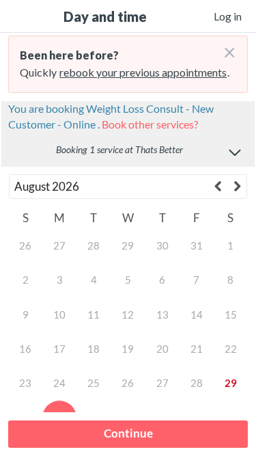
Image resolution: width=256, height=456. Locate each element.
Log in (228, 16)
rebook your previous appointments (143, 72)
